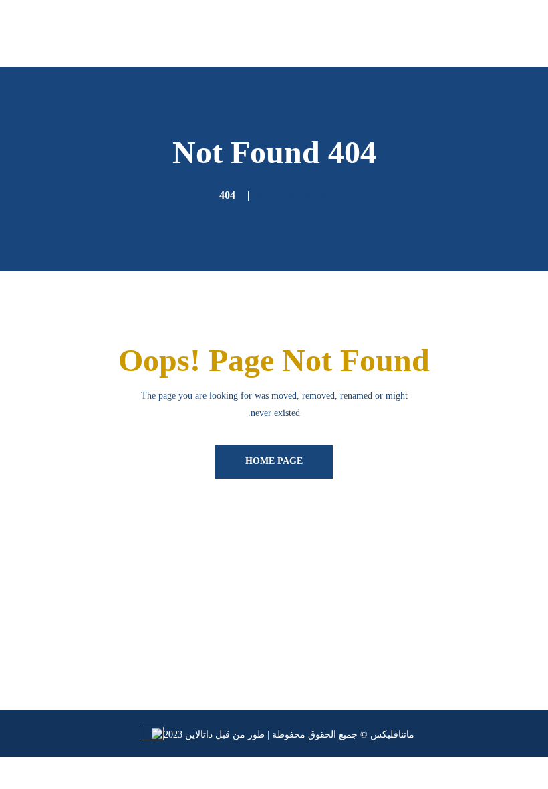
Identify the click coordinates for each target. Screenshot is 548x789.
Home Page (274, 461)
